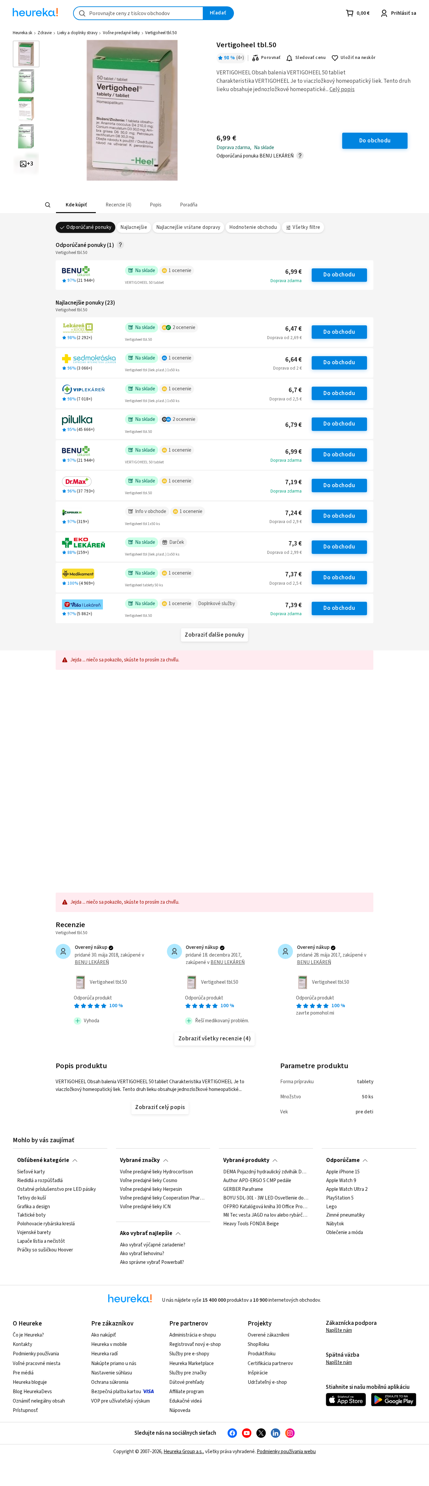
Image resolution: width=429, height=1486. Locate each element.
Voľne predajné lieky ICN (145, 1207)
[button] (76, 205)
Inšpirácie (258, 1372)
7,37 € (293, 574)
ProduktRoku (261, 1353)
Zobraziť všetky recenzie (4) (214, 1039)
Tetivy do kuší (31, 1198)
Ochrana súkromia (109, 1382)
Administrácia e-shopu (192, 1335)
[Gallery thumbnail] (26, 54)
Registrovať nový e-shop (195, 1344)
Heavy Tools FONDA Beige (251, 1224)
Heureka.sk (22, 33)
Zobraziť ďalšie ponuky (214, 635)
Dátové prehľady (186, 1382)
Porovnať (271, 58)
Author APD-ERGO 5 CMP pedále (257, 1180)
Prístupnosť (25, 1410)
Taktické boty (31, 1215)
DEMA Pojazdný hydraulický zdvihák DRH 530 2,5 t (266, 1172)
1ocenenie (180, 270)
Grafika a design (33, 1207)
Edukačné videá (185, 1401)
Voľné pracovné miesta (36, 1363)
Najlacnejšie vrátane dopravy (188, 227)
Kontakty (22, 1344)
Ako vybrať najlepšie (146, 1233)
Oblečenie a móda (344, 1232)
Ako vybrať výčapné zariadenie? (152, 1245)
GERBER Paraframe (243, 1189)
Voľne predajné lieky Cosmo (148, 1180)
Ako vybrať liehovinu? (142, 1253)
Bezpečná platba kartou (116, 1391)
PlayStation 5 (340, 1198)
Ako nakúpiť (103, 1335)
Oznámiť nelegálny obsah (39, 1401)
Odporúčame (343, 1160)
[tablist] (177, 205)
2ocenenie (184, 327)
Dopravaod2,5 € (285, 399)
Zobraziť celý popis (160, 1107)
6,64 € (293, 359)
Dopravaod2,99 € (284, 553)
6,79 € (293, 425)
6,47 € (293, 328)
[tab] (76, 205)
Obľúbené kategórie (43, 1160)
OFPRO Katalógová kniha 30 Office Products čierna (266, 1207)
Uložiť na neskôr (358, 58)
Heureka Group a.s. (183, 1451)
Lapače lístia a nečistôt (41, 1241)
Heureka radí (104, 1353)
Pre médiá (23, 1372)
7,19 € (293, 482)
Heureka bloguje (30, 1382)
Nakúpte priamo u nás (113, 1363)
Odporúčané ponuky (88, 227)
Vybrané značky (140, 1160)
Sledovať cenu (310, 58)
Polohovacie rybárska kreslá (46, 1224)
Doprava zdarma (286, 281)
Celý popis (342, 89)
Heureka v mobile (109, 1344)
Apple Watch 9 (341, 1180)
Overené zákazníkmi (268, 1335)
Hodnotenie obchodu (253, 227)
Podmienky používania (36, 1353)
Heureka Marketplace (191, 1363)
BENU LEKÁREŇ (92, 962)
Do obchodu (339, 275)
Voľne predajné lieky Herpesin (151, 1189)
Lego (331, 1207)
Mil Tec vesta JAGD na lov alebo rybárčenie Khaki (266, 1215)
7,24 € (293, 513)
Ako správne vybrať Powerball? (152, 1262)
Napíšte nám (339, 1330)
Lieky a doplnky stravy (77, 33)
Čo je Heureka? (28, 1335)
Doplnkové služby (216, 603)
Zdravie (45, 33)
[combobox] (138, 13)
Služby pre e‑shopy (189, 1353)
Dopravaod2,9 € (285, 522)
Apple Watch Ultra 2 (346, 1189)
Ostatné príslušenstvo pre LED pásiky (56, 1189)
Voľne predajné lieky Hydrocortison (156, 1172)
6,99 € (293, 271)
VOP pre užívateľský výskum (120, 1401)
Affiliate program (186, 1391)
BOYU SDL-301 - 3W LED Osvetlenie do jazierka (266, 1198)
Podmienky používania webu (286, 1451)
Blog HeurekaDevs (32, 1391)
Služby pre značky (187, 1372)
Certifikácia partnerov (270, 1363)
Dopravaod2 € (287, 368)
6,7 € (295, 390)
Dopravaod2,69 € (284, 338)
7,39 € (293, 605)
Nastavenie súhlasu (111, 1372)
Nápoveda (179, 1410)
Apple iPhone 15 (343, 1172)
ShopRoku (258, 1344)
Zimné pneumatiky (345, 1215)
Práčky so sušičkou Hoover (45, 1250)
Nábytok (335, 1224)
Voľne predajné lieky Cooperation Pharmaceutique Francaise (163, 1198)
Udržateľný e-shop (267, 1382)
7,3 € (295, 543)
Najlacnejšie (133, 227)
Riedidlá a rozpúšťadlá (40, 1180)
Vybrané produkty (246, 1160)
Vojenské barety (34, 1232)
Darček (176, 542)
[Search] (47, 205)
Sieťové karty (31, 1172)
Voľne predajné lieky (121, 33)
